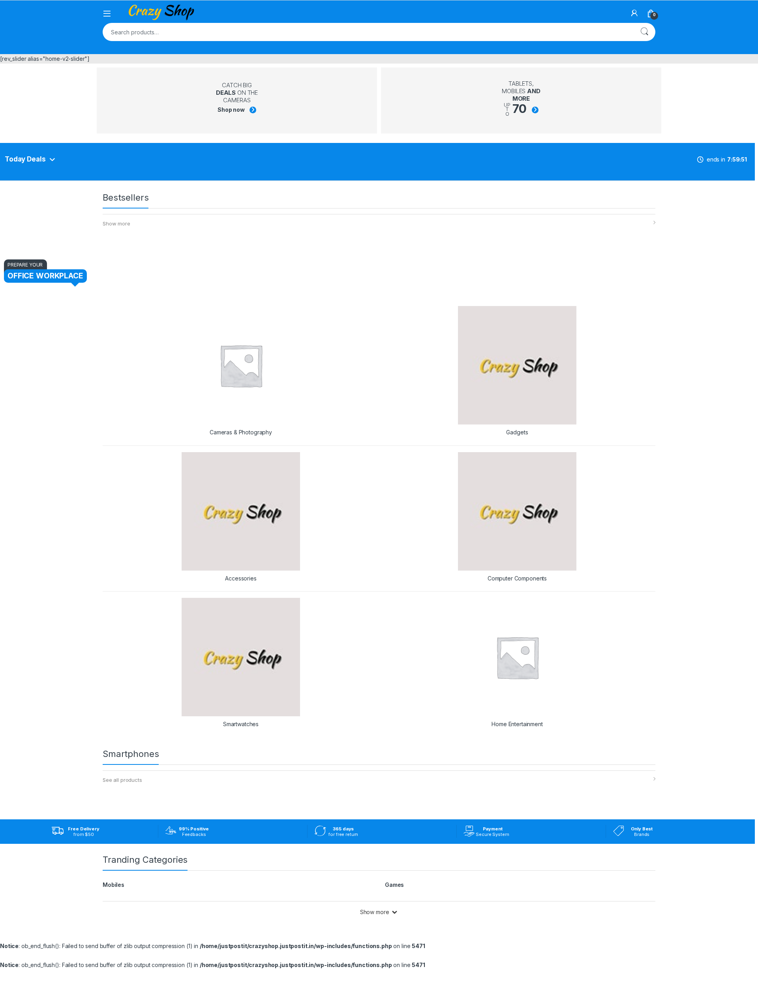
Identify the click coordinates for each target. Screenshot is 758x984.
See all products (122, 780)
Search (644, 32)
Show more (116, 223)
